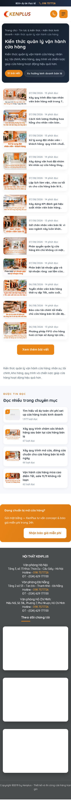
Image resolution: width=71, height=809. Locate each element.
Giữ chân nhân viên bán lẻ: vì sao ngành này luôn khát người (47, 228)
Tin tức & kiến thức (30, 30)
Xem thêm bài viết (35, 349)
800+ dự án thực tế (26, 3)
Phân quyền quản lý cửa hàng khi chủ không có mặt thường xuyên (46, 249)
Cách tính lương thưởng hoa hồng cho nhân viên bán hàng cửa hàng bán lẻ (46, 122)
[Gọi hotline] (53, 14)
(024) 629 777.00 (38, 576)
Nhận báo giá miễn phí (45, 533)
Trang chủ (11, 30)
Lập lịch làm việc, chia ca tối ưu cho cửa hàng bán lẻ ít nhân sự (47, 186)
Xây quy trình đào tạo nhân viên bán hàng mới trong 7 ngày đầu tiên (46, 101)
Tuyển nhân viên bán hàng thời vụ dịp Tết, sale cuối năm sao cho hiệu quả (45, 292)
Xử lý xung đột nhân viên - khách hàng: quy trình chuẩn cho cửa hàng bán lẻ (47, 143)
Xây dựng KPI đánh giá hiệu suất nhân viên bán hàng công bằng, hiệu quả (46, 207)
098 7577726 (48, 3)
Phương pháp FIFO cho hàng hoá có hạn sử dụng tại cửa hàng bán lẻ (47, 334)
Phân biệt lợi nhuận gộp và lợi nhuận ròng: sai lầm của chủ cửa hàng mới (46, 271)
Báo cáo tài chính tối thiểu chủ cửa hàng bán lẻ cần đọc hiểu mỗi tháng (47, 313)
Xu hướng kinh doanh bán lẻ (44, 73)
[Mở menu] (63, 14)
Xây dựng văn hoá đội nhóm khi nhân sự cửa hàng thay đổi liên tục (46, 164)
